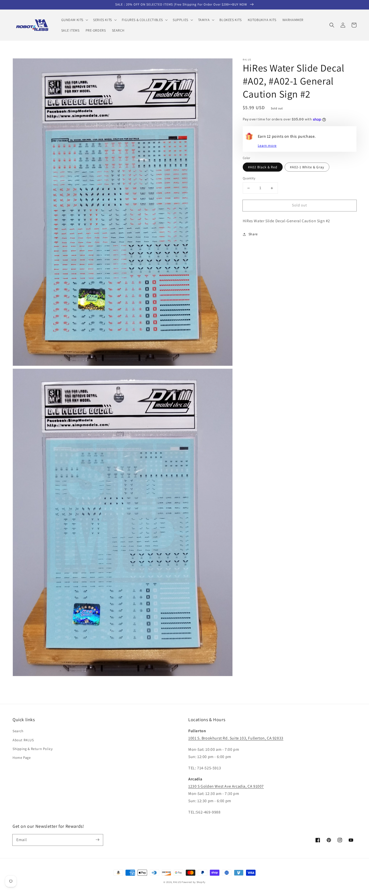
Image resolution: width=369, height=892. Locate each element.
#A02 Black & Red (262, 167)
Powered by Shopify (193, 882)
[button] (74, 20)
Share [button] (253, 234)
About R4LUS (23, 740)
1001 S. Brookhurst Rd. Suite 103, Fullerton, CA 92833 (235, 738)
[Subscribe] (97, 839)
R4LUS (177, 882)
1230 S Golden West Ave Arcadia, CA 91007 (226, 786)
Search (18, 731)
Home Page (22, 757)
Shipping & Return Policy (32, 749)
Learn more (267, 145)
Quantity (249, 178)
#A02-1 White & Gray (307, 167)
